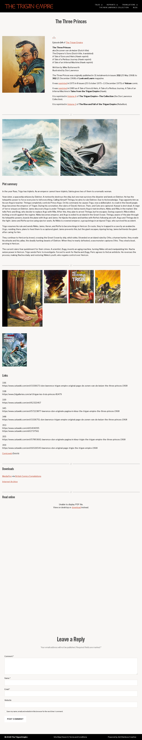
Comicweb (7, 453)
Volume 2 (71, 104)
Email (7, 689)
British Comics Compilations (28, 476)
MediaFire (7, 476)
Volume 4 (71, 96)
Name (7, 678)
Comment (9, 656)
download (76, 507)
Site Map (57, 737)
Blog (135, 7)
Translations (128, 5)
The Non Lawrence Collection (114, 7)
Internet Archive (10, 482)
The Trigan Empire (74, 42)
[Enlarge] (56, 122)
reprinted (62, 83)
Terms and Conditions (78, 737)
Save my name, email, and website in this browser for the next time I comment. (35, 711)
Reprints (111, 5)
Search (65, 737)
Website (7, 700)
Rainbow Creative (128, 737)
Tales (97, 5)
